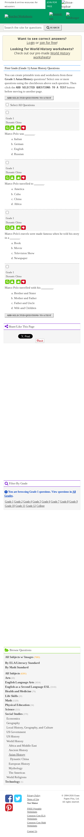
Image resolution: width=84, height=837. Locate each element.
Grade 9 (73, 501)
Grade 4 (27, 501)
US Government (16, 732)
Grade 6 (46, 501)
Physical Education (17, 705)
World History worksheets (51, 55)
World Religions (16, 777)
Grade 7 (55, 501)
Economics (13, 718)
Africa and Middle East (23, 745)
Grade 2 (18, 501)
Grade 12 (31, 505)
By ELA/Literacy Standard (22, 662)
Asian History (17, 754)
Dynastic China (19, 759)
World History (15, 741)
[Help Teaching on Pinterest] (9, 807)
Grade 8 (64, 501)
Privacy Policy (33, 795)
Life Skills (11, 696)
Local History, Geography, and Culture (29, 727)
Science (10, 709)
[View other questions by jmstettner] (12, 128)
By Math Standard (16, 667)
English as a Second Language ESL (27, 686)
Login (31, 42)
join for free (48, 42)
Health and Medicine (18, 691)
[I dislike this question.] (23, 128)
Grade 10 (10, 505)
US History (13, 736)
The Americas (17, 772)
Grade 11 (20, 505)
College (41, 505)
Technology (12, 781)
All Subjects (12, 673)
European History (19, 763)
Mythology (16, 768)
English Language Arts (19, 682)
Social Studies (14, 714)
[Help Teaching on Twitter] (18, 798)
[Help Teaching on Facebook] (9, 798)
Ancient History (18, 750)
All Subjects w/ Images (19, 657)
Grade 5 (36, 501)
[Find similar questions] (7, 128)
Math (8, 700)
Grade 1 (9, 501)
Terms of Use (33, 799)
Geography (13, 723)
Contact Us (32, 831)
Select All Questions (22, 105)
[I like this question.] (18, 128)
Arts (8, 677)
